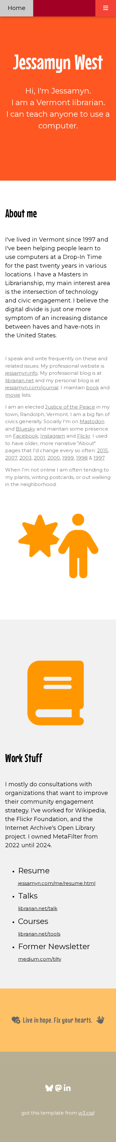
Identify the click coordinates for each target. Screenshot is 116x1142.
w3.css (86, 1113)
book (92, 387)
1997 (98, 458)
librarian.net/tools (39, 934)
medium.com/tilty (39, 959)
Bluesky (25, 429)
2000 (53, 458)
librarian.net (19, 380)
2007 (11, 458)
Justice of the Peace (70, 407)
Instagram (52, 436)
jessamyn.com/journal (31, 387)
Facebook (25, 436)
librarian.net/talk (37, 908)
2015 (102, 450)
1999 (68, 458)
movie (12, 395)
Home (16, 8)
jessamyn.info (21, 373)
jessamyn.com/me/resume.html (56, 883)
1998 (82, 458)
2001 (39, 458)
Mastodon (92, 421)
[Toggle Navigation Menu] (105, 8)
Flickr (83, 436)
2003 (25, 458)
